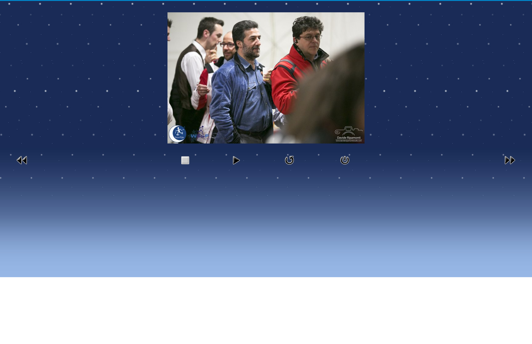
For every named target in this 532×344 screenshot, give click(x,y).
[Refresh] (289, 159)
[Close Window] (345, 159)
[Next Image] (509, 159)
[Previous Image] (22, 159)
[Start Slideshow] (236, 159)
